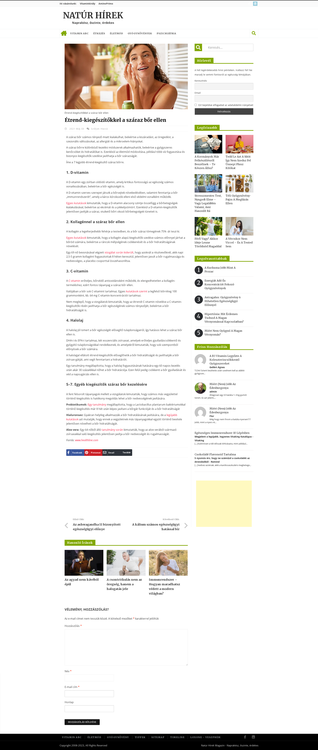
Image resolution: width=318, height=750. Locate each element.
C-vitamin (74, 281)
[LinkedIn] (255, 3)
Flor (212, 416)
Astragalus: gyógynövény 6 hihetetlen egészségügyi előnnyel (223, 301)
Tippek (140, 737)
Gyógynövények (140, 33)
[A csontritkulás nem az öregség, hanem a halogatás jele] (126, 563)
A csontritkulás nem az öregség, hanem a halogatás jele (124, 584)
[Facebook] (249, 3)
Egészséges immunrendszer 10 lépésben (222, 433)
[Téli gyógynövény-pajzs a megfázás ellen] (239, 183)
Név (68, 671)
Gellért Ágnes (217, 367)
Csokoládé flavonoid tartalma (215, 454)
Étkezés (99, 33)
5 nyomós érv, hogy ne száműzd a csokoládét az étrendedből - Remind (222, 460)
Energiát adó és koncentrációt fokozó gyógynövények (219, 284)
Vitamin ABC (79, 33)
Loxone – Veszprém (205, 737)
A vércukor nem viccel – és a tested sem (239, 242)
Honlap (69, 702)
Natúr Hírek (93, 15)
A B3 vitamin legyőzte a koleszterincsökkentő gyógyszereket (226, 359)
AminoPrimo (106, 3)
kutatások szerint (136, 291)
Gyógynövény (118, 737)
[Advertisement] (126, 489)
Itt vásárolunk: (68, 3)
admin (213, 391)
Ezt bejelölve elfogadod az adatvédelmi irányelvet (225, 105)
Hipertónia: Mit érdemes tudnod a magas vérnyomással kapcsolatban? (224, 317)
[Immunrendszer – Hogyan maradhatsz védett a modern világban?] (168, 563)
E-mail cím (72, 687)
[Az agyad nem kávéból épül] (84, 563)
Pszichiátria (166, 33)
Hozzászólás (73, 626)
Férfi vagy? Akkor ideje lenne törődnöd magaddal (208, 242)
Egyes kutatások (76, 203)
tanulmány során (112, 430)
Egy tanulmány (97, 404)
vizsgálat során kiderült (119, 252)
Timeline (177, 737)
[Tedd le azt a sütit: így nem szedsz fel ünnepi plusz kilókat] (239, 144)
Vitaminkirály (87, 3)
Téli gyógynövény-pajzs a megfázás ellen (238, 199)
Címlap (64, 33)
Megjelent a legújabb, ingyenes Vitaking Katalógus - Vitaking (224, 438)
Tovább (126, 452)
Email (198, 92)
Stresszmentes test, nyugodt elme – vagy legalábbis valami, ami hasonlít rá (208, 203)
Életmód (116, 33)
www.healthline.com (86, 440)
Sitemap (158, 737)
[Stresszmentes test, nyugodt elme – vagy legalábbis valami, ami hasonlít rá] (208, 183)
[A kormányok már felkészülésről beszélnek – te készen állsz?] (208, 144)
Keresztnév (201, 80)
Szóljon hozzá (99, 128)
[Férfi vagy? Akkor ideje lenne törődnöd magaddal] (208, 226)
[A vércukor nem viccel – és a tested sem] (239, 226)
